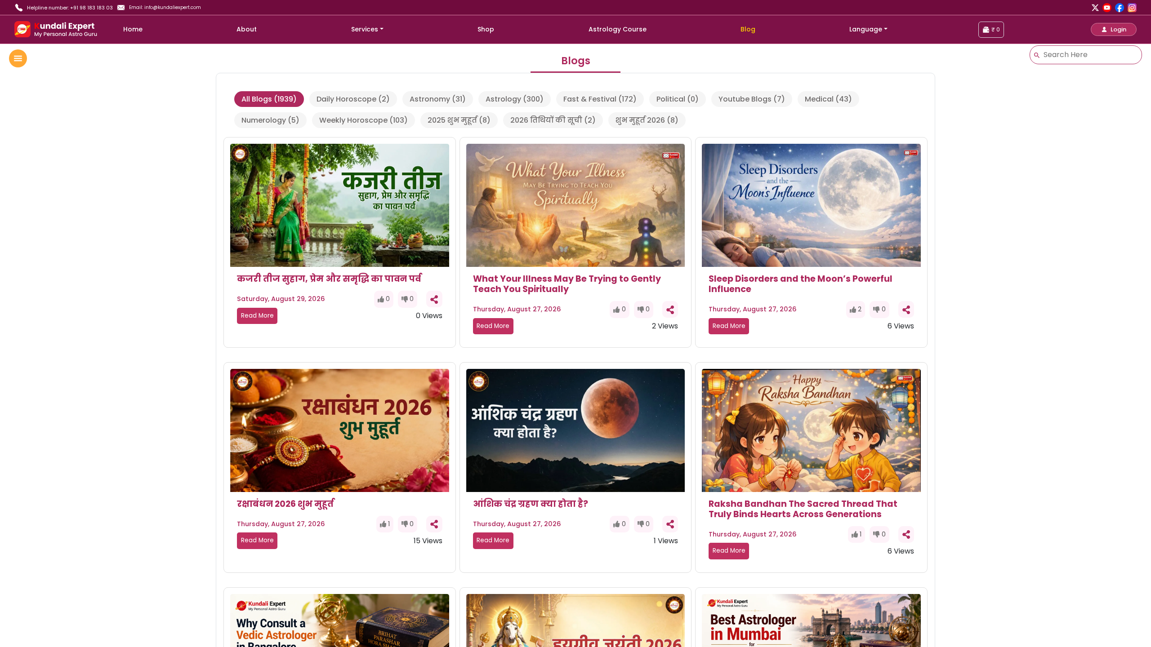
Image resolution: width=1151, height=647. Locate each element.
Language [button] (865, 29)
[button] (1114, 29)
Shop (485, 29)
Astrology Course (618, 29)
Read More (257, 315)
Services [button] (364, 29)
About (246, 29)
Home (133, 29)
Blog (748, 29)
